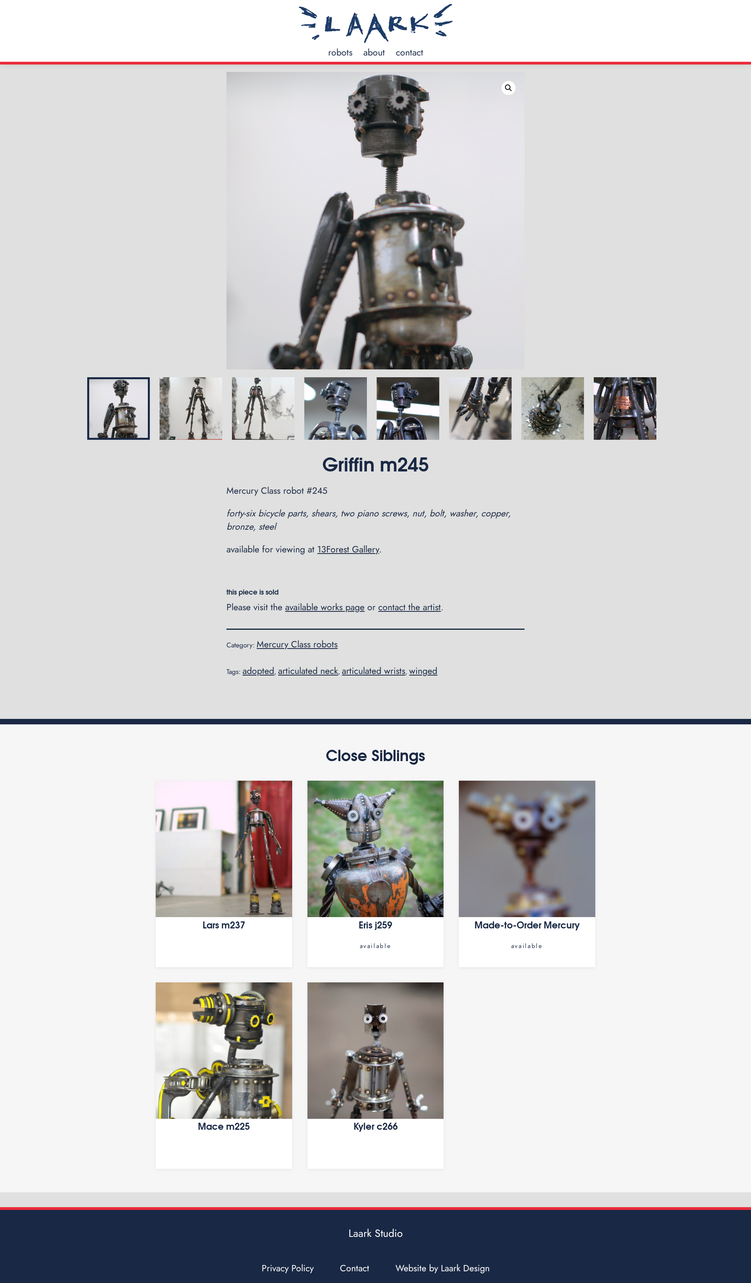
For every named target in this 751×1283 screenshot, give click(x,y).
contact (409, 52)
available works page (325, 607)
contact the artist (409, 607)
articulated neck (308, 670)
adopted (258, 670)
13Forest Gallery (348, 549)
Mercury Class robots (297, 644)
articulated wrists (373, 670)
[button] (508, 88)
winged (423, 670)
